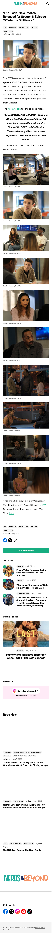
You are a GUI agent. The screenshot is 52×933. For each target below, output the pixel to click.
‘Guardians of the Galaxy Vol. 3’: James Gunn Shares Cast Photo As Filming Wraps (25, 764)
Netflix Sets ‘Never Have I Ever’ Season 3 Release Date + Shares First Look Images (24, 806)
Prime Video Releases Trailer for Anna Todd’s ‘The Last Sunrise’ (31, 573)
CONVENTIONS (23, 594)
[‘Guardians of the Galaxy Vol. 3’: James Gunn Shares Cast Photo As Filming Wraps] (26, 736)
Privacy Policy (40, 927)
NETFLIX (7, 801)
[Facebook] (5, 911)
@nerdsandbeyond (26, 691)
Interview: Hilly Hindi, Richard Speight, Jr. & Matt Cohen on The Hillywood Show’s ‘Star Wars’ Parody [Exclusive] (31, 601)
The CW (41, 505)
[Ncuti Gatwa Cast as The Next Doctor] (26, 827)
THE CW (34, 27)
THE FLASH (8, 31)
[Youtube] (23, 911)
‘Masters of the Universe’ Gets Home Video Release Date (32, 586)
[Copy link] (15, 540)
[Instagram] (17, 911)
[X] (11, 911)
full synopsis (14, 108)
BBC (5, 843)
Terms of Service (8, 930)
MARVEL (7, 756)
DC (5, 27)
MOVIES (20, 566)
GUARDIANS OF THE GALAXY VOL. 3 (27, 752)
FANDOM (12, 27)
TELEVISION (23, 27)
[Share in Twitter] (10, 540)
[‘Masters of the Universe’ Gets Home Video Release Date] (8, 584)
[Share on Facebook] (5, 540)
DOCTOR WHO (15, 843)
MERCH (20, 580)
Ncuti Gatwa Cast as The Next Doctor (22, 850)
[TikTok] (29, 911)
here (11, 513)
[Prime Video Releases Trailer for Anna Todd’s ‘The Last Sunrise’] (8, 571)
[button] (4, 3)
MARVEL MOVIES (20, 756)
